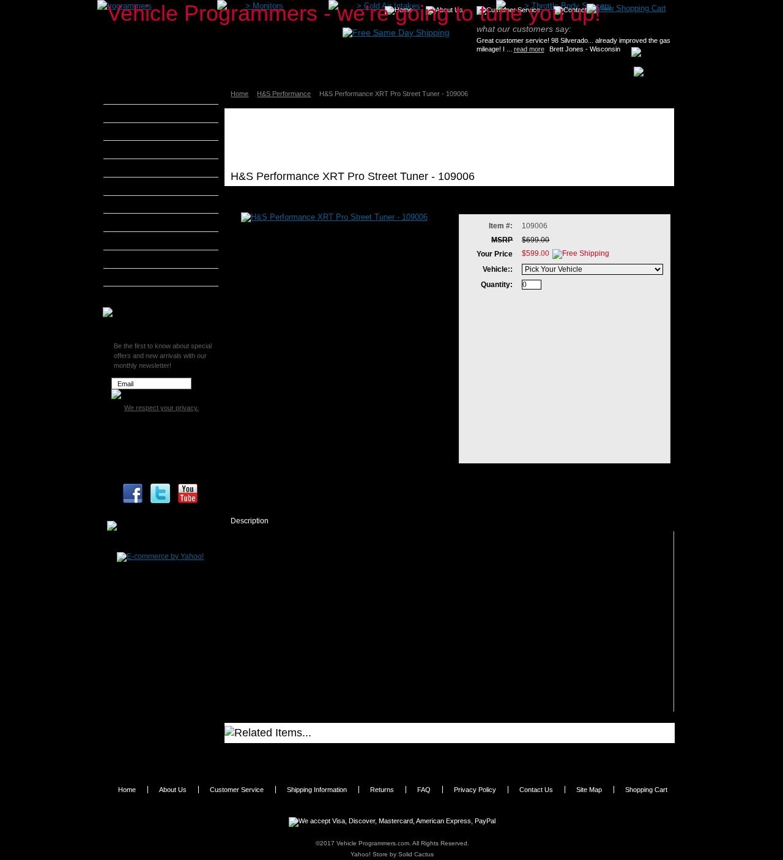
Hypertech (137, 222)
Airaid (129, 113)
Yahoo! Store (369, 854)
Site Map (589, 789)
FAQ (424, 789)
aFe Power (137, 95)
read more (529, 49)
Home (239, 93)
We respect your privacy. (161, 407)
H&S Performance (284, 93)
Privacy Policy (475, 789)
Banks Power (142, 131)
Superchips (138, 295)
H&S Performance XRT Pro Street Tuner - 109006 (326, 754)
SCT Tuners (139, 277)
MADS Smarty (143, 240)
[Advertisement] (453, 138)
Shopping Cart (646, 789)
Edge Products (144, 186)
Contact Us (536, 789)
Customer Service (237, 789)
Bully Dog (135, 149)
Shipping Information (317, 789)
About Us (173, 789)
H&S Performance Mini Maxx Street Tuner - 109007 (514, 754)
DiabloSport (139, 167)
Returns (382, 789)
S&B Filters (138, 259)
